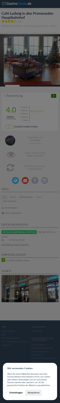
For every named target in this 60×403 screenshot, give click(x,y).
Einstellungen (16, 393)
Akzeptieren (33, 393)
